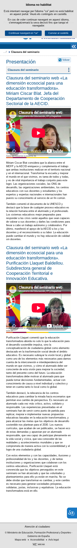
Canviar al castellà (58, 33)
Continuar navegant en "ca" (23, 33)
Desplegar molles (5, 51)
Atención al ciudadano (37, 526)
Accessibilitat (37, 539)
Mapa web (20, 539)
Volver (65, 59)
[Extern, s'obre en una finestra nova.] (38, 545)
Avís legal (53, 539)
